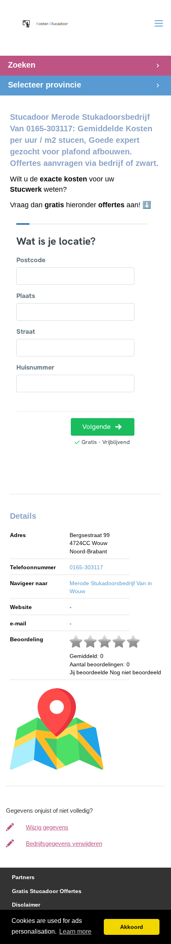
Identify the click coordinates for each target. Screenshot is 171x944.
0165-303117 (86, 567)
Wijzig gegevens (47, 827)
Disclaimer (26, 905)
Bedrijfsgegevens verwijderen (64, 843)
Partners (23, 877)
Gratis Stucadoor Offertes (47, 891)
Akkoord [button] (131, 927)
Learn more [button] (75, 931)
